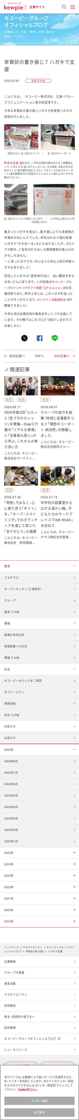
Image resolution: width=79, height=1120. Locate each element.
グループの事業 (14, 972)
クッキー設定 (39, 1100)
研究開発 (10, 1005)
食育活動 (10, 983)
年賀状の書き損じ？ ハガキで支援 (44, 951)
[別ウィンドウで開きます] (24, 338)
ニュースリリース (15, 1049)
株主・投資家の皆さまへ (19, 1016)
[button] (73, 7)
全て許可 (39, 1112)
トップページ (11, 947)
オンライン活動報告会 (53, 299)
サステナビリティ (33, 947)
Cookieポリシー (27, 1089)
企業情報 (10, 961)
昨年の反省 (12, 163)
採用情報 (10, 1027)
